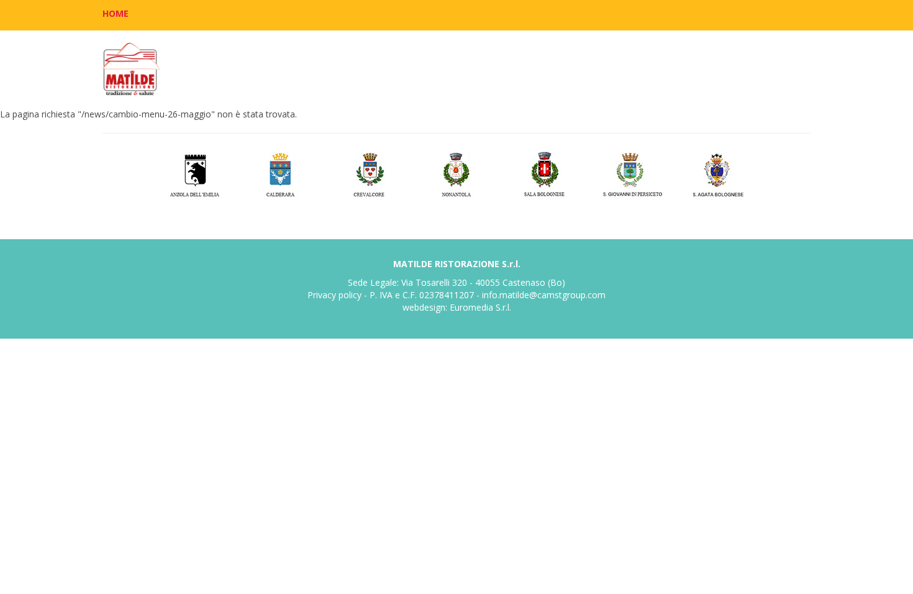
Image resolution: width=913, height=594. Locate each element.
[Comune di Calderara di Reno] (281, 173)
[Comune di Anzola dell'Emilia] (194, 173)
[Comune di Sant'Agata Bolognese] (719, 173)
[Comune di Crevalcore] (369, 173)
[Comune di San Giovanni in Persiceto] (632, 173)
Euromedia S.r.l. (480, 307)
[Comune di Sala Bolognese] (544, 173)
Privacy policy (334, 295)
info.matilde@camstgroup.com (544, 295)
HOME (115, 13)
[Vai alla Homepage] (131, 69)
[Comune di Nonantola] (456, 173)
